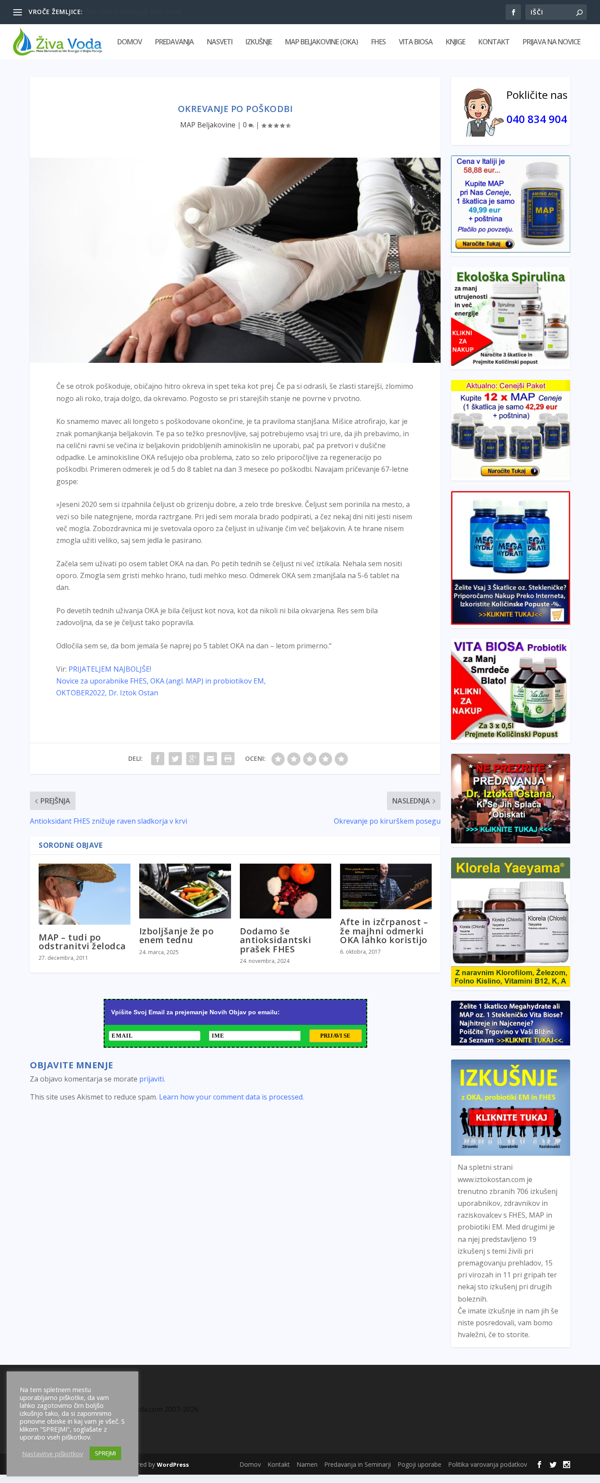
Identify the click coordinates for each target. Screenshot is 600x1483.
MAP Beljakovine (207, 125)
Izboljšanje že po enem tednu (176, 935)
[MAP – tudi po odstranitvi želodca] (84, 894)
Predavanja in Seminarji (357, 1464)
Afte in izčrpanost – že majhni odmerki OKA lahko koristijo (384, 930)
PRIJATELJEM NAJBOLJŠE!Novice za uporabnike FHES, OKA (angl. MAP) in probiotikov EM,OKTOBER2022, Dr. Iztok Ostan (161, 681)
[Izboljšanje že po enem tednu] (185, 891)
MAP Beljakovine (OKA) (321, 42)
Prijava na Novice (551, 42)
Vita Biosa (416, 42)
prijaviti (151, 1079)
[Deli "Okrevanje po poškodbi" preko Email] (210, 758)
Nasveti (219, 42)
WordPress (173, 1465)
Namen (307, 1464)
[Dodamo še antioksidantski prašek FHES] (286, 891)
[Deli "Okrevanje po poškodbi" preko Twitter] (175, 758)
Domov (129, 42)
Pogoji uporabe (419, 1464)
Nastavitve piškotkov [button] (52, 1454)
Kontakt (494, 42)
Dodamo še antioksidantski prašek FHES (275, 940)
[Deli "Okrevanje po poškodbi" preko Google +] (193, 758)
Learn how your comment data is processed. (231, 1097)
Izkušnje (259, 42)
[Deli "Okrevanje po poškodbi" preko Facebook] (157, 758)
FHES (378, 42)
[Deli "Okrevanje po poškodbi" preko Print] (228, 758)
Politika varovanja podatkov (487, 1464)
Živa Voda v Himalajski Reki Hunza (133, 11)
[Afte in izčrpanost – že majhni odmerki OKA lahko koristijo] (386, 887)
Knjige (455, 42)
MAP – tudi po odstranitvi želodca (82, 941)
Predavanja (174, 42)
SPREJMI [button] (105, 1453)
